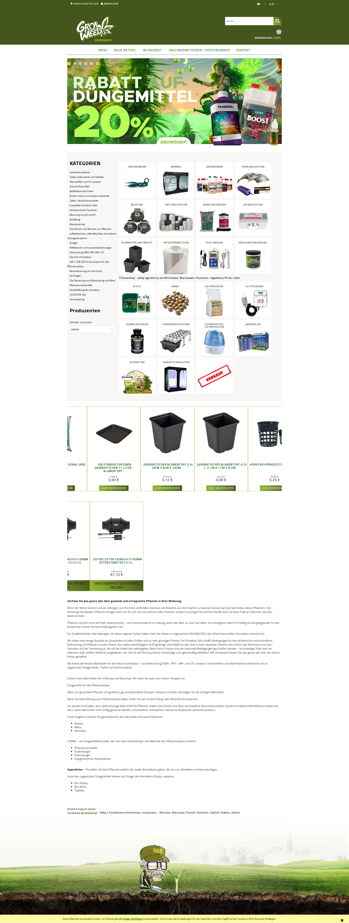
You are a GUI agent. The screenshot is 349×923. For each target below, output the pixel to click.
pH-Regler (75, 276)
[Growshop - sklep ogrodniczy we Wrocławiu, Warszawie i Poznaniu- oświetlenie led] (253, 217)
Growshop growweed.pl (82, 812)
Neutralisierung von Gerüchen (86, 271)
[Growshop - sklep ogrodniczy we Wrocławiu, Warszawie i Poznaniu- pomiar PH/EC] (215, 255)
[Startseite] (95, 29)
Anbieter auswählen (81, 322)
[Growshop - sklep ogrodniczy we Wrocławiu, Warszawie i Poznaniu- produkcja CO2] (215, 299)
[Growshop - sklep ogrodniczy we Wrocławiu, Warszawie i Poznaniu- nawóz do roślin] (215, 180)
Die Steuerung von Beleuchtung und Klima (92, 280)
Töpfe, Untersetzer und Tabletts (87, 177)
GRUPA (92, 809)
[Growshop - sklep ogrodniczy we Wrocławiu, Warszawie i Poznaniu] (215, 375)
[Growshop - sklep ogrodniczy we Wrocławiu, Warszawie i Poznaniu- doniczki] (137, 255)
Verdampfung (77, 299)
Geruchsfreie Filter (80, 186)
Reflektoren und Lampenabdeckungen (91, 247)
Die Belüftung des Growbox (84, 290)
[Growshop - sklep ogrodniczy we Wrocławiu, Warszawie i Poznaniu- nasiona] (176, 299)
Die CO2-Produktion (80, 257)
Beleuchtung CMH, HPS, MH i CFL (87, 252)
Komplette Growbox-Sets (83, 205)
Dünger (74, 243)
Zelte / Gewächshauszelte (84, 200)
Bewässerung (77, 224)
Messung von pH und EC (83, 215)
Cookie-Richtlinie (132, 919)
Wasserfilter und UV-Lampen (85, 182)
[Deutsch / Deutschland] (260, 3)
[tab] (172, 142)
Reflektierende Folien (81, 191)
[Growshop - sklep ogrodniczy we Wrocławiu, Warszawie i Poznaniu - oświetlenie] (253, 180)
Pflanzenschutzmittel (81, 285)
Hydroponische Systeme (83, 210)
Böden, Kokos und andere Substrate (89, 196)
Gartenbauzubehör (80, 172)
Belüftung (75, 219)
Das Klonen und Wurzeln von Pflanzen (90, 229)
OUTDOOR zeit (78, 294)
